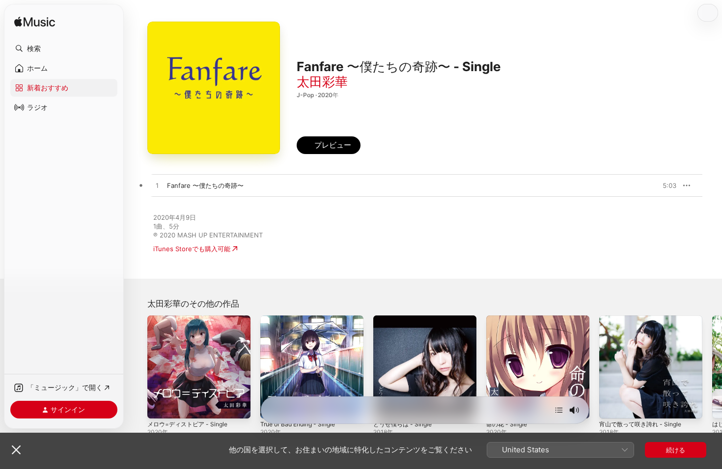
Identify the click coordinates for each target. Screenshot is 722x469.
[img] (34, 22)
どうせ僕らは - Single (405, 319)
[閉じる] (16, 449)
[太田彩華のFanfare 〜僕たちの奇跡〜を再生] (157, 186)
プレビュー (664, 185)
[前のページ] (137, 367)
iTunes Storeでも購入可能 (191, 249)
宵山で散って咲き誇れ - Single (644, 319)
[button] (64, 48)
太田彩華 (322, 81)
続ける (675, 450)
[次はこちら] (559, 410)
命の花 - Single (508, 319)
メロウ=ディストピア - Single (191, 319)
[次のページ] (712, 367)
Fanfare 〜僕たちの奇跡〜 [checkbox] (205, 185)
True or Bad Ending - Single (302, 319)
